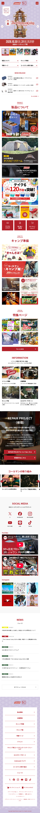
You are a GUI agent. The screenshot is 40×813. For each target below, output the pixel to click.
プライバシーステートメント (25, 791)
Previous (2, 26)
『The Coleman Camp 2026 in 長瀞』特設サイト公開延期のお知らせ (19, 640)
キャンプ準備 (24, 60)
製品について (6, 60)
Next (38, 26)
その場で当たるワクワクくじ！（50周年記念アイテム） (16, 668)
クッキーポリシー (12, 794)
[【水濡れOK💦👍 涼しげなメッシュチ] (7, 588)
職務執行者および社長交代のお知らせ (12, 677)
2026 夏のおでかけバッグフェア (10, 650)
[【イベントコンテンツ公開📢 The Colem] (32, 600)
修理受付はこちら (20, 458)
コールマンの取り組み (27, 65)
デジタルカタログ (7, 227)
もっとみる (34, 96)
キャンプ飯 (20, 730)
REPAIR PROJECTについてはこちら (20, 452)
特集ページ (5, 65)
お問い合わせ (28, 794)
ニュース (20, 773)
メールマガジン (19, 796)
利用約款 (21, 794)
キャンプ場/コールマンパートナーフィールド (19, 748)
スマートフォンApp (12, 791)
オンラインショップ (32, 227)
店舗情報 (20, 718)
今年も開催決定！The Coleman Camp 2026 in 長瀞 (15, 659)
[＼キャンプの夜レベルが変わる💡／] (20, 588)
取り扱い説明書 (20, 227)
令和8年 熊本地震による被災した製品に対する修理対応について (19, 630)
